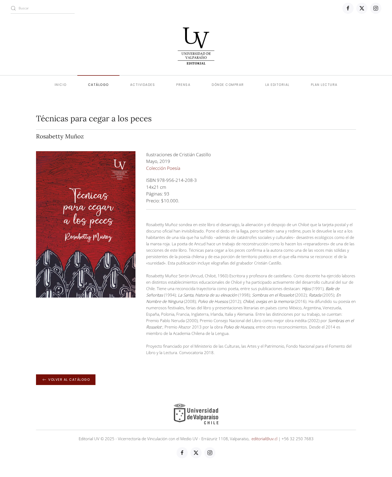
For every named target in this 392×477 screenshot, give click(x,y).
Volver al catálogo (69, 379)
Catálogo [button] (98, 84)
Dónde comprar (228, 84)
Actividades (142, 84)
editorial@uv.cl (264, 438)
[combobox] (43, 8)
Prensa (183, 84)
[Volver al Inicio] (196, 46)
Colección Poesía (163, 168)
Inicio (61, 84)
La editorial (277, 84)
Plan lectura (324, 84)
